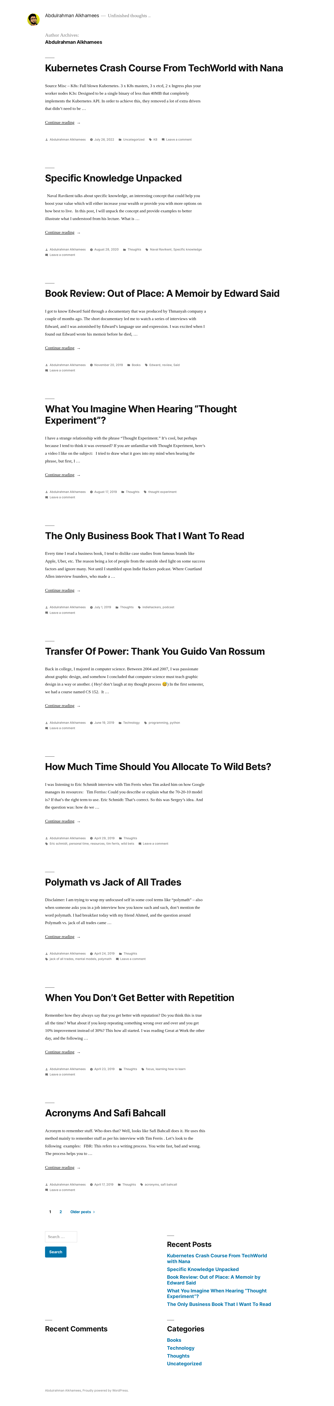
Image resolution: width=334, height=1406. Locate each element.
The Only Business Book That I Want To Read (144, 535)
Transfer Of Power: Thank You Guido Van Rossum (155, 651)
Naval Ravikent (161, 249)
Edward (154, 365)
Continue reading (63, 122)
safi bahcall (169, 1184)
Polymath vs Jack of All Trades (113, 882)
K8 (155, 139)
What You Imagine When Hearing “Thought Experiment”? (141, 414)
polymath (105, 959)
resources (97, 843)
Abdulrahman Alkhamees (72, 15)
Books (136, 365)
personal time (79, 843)
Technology (131, 723)
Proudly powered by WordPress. (106, 1390)
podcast (168, 607)
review (167, 365)
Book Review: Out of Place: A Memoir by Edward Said (162, 293)
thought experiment (162, 492)
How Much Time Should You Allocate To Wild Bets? (158, 766)
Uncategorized (134, 139)
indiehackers (151, 607)
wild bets (127, 843)
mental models (85, 959)
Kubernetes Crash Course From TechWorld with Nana (164, 68)
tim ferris (112, 843)
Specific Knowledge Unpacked (113, 178)
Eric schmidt (58, 843)
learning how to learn (171, 1069)
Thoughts (134, 249)
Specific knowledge (187, 249)
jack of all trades (61, 959)
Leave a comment (179, 139)
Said (176, 365)
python (175, 723)
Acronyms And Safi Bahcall (105, 1113)
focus (150, 1069)
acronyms (152, 1184)
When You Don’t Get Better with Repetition (139, 997)
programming (158, 723)
